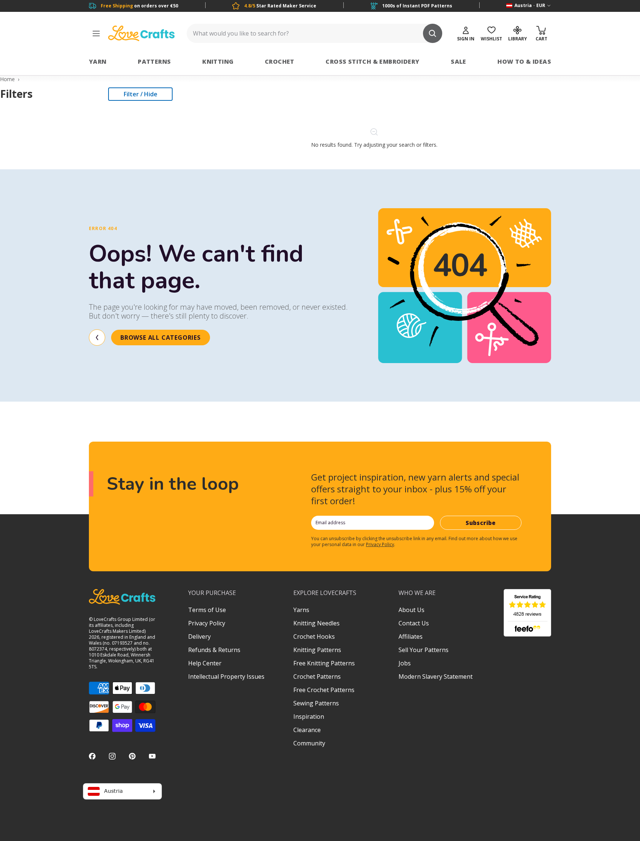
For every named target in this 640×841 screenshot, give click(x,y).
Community (309, 743)
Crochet (279, 61)
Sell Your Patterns (424, 650)
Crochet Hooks (314, 636)
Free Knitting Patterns (324, 663)
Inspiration (308, 716)
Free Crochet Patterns (323, 690)
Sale (458, 61)
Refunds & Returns (214, 650)
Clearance (307, 730)
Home (7, 79)
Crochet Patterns (317, 676)
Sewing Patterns (316, 703)
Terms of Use (207, 610)
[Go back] (97, 337)
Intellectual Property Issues (226, 676)
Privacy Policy (380, 544)
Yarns (301, 610)
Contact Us (414, 623)
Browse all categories (160, 337)
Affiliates (411, 636)
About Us (411, 610)
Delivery (199, 636)
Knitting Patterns (317, 650)
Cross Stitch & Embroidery (372, 61)
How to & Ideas (524, 61)
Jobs (405, 663)
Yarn (98, 61)
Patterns (154, 61)
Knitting (217, 61)
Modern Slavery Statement (436, 676)
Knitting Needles (316, 623)
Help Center (204, 663)
